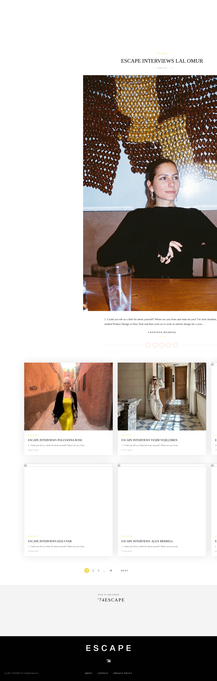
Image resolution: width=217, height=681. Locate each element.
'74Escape (111, 599)
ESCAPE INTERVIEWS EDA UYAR (50, 541)
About (49, 6)
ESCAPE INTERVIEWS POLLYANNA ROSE (55, 440)
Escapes (63, 6)
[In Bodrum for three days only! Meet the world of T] (152, 622)
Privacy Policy (123, 673)
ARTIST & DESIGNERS (144, 6)
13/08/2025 (161, 68)
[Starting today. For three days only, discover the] (21, 622)
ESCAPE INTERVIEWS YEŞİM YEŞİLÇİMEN (149, 440)
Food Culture (102, 6)
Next (124, 571)
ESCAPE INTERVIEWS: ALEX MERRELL (147, 541)
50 (111, 570)
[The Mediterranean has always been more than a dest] (65, 622)
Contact (103, 673)
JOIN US (168, 6)
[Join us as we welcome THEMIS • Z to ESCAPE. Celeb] (195, 622)
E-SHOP (123, 6)
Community (81, 6)
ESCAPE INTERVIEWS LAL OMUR (162, 61)
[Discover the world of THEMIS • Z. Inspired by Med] (108, 622)
